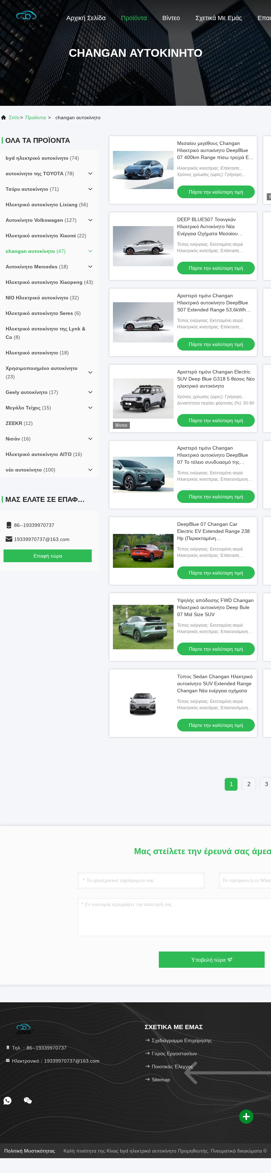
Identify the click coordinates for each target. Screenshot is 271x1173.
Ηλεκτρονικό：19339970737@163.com (55, 1061)
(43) (49, 282)
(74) (42, 158)
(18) (37, 266)
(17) (32, 392)
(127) (41, 220)
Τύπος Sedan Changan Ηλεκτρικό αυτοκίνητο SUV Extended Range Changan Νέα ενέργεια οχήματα (215, 683)
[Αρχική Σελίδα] (28, 17)
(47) (36, 251)
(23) (42, 372)
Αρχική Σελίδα (86, 18)
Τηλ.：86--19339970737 (39, 1048)
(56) (47, 204)
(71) (32, 189)
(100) (30, 470)
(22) (46, 235)
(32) (42, 297)
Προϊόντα (134, 18)
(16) (18, 439)
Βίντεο (171, 18)
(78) (40, 173)
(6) (43, 313)
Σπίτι (14, 117)
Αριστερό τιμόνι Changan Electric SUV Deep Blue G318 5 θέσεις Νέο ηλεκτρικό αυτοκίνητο (216, 379)
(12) (19, 423)
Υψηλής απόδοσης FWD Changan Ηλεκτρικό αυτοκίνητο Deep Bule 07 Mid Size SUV (215, 607)
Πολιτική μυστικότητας (29, 1151)
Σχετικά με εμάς (218, 18)
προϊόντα (35, 117)
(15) (28, 408)
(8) (45, 333)
